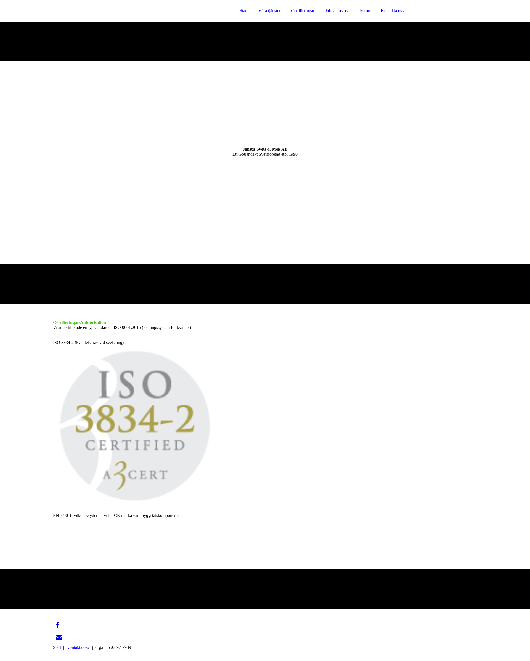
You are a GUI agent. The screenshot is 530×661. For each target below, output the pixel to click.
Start (244, 10)
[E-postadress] (59, 637)
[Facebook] (58, 625)
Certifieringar (302, 10)
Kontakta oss (392, 10)
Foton (365, 10)
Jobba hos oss (337, 10)
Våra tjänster (269, 10)
